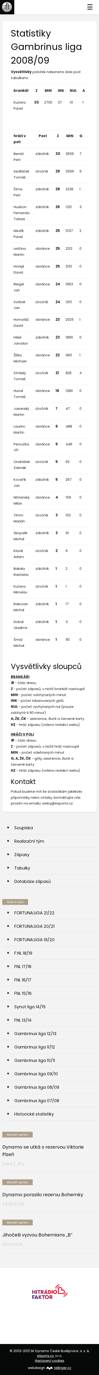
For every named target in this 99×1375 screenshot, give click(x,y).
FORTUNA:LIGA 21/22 (34, 913)
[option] (49, 1293)
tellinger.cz (62, 1368)
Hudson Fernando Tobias (22, 212)
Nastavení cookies (49, 1360)
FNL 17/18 (22, 966)
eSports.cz (45, 1355)
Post (43, 135)
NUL (73, 90)
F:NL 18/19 (23, 953)
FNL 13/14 (23, 1020)
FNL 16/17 (22, 980)
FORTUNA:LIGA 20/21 (34, 926)
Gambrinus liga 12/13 (35, 1033)
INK (61, 90)
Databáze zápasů (32, 881)
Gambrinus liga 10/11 (34, 1060)
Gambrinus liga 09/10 (36, 1074)
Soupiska (23, 828)
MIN (48, 90)
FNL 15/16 (23, 993)
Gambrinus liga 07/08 (36, 1101)
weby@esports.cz (57, 803)
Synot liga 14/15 (30, 1007)
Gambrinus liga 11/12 (34, 1047)
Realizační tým (29, 841)
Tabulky (22, 868)
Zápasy (21, 854)
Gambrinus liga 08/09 (36, 1087)
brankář (21, 90)
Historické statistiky (34, 1114)
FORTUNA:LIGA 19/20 (34, 940)
